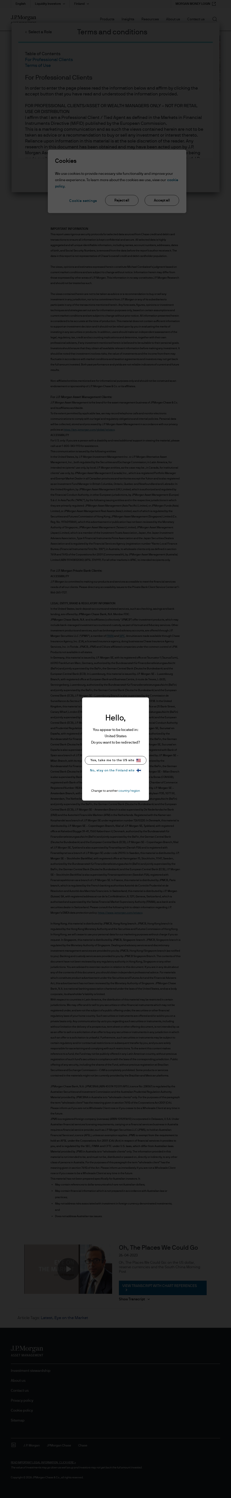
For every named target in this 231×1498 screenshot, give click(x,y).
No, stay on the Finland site (112, 770)
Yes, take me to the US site (112, 760)
